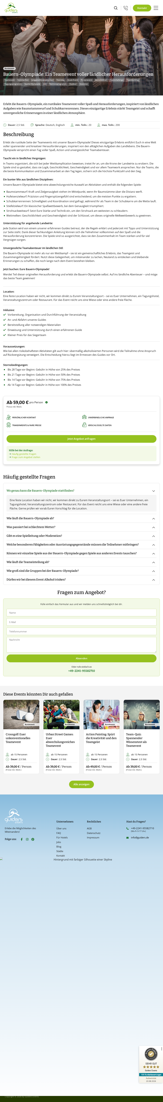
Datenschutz (93, 833)
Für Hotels (62, 837)
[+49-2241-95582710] (127, 828)
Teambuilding (133, 80)
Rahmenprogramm (58, 84)
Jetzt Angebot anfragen (81, 439)
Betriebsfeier (101, 80)
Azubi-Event (72, 80)
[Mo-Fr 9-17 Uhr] (126, 8)
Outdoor (73, 84)
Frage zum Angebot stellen (26, 457)
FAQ (58, 833)
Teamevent (9, 80)
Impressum (93, 837)
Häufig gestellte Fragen (24, 453)
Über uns (61, 828)
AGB (89, 828)
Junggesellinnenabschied (42, 80)
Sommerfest (23, 80)
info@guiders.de (140, 837)
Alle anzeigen (81, 784)
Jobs (58, 842)
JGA (44, 84)
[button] (8, 737)
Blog (58, 846)
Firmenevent (86, 80)
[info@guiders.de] (127, 838)
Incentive (84, 84)
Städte (59, 851)
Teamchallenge (117, 80)
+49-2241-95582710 (142, 828)
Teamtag (60, 80)
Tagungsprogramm (13, 84)
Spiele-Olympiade (32, 84)
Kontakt (60, 855)
